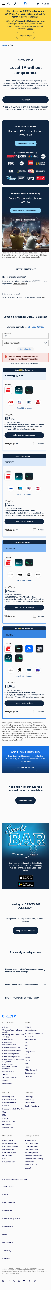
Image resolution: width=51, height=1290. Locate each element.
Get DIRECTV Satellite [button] (25, 767)
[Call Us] (15, 3)
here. (43, 297)
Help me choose (25, 800)
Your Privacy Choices (12, 1219)
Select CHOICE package (24, 521)
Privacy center (7, 1211)
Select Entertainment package (24, 435)
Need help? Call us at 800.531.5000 (14, 1179)
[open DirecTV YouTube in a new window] (24, 1281)
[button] (3, 3)
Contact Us (6, 1259)
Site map (5, 1235)
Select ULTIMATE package (24, 607)
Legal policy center (8, 1203)
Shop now (25, 99)
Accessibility (6, 1251)
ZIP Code (7, 333)
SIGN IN (45, 3)
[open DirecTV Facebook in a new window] (8, 1281)
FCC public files (7, 1243)
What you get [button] (10, 443)
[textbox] (25, 336)
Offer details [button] (42, 109)
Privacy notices (7, 1227)
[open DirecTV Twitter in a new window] (14, 1281)
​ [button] (40, 364)
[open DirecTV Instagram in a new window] (19, 1281)
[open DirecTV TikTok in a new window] (29, 1281)
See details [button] (31, 429)
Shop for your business (25, 930)
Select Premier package (24, 703)
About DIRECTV (7, 1187)
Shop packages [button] (25, 35)
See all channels (24, 408)
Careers (5, 1195)
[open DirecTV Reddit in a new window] (35, 1281)
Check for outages (20, 284)
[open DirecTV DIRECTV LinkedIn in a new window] (3, 1281)
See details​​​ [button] (30, 29)
